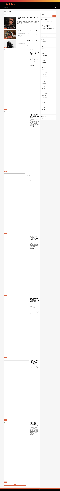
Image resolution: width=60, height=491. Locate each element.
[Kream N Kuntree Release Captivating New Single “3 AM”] (16, 266)
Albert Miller (28, 175)
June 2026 (43, 44)
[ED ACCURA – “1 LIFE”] (14, 203)
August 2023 (44, 104)
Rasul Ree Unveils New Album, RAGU (48, 21)
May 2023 (43, 109)
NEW (5, 28)
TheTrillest (19, 33)
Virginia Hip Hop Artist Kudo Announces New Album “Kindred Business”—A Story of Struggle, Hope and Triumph (34, 364)
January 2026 (44, 53)
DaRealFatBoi (32, 427)
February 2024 (44, 93)
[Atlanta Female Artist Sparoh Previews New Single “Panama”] (16, 452)
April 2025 (43, 69)
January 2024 (44, 95)
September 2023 (44, 102)
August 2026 (44, 41)
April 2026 (43, 48)
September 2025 (44, 60)
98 (23, 484)
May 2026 (43, 46)
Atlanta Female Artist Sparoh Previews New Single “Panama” (34, 424)
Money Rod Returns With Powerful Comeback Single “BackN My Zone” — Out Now (28, 41)
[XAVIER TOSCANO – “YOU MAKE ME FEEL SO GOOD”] (10, 23)
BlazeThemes (39, 489)
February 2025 (44, 72)
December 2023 (44, 97)
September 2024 (44, 81)
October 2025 (44, 58)
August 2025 (44, 62)
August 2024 (44, 83)
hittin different (10, 4)
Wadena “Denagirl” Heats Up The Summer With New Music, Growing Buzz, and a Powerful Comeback (34, 302)
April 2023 (43, 111)
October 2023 (44, 100)
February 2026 (44, 51)
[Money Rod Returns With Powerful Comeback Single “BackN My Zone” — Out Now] (10, 44)
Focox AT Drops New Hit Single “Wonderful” (49, 28)
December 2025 (44, 55)
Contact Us (6, 7)
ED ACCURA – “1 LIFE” (31, 174)
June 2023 (43, 107)
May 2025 (43, 67)
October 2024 (44, 79)
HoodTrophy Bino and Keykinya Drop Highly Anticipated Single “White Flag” (34, 52)
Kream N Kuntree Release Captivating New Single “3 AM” (34, 238)
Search (42, 14)
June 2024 (43, 86)
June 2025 (43, 65)
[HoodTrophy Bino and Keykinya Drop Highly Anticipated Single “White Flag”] (16, 79)
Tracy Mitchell (32, 119)
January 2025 (44, 74)
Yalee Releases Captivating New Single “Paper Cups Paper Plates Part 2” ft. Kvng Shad (28, 31)
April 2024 (43, 90)
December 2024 (44, 76)
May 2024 (43, 88)
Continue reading (19, 23)
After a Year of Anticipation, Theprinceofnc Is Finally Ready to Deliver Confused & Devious (34, 114)
